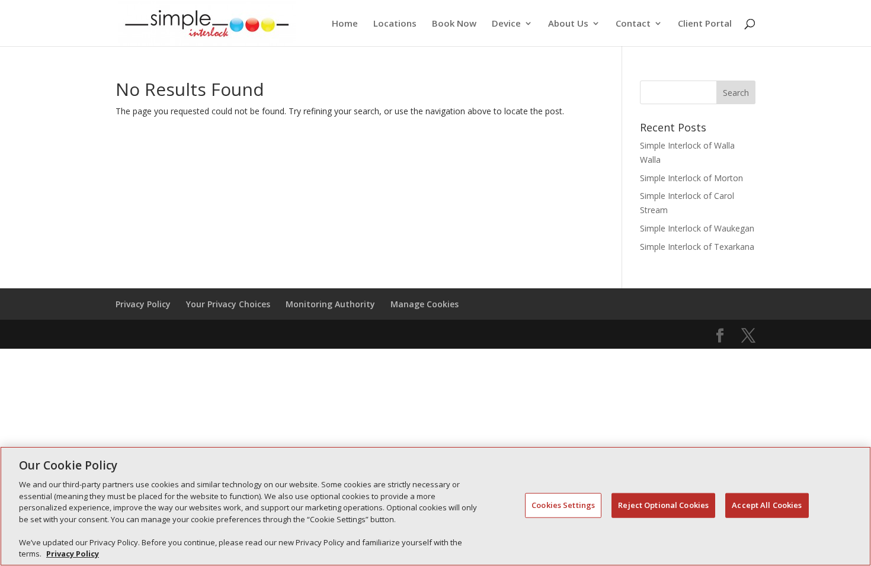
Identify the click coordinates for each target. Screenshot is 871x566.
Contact (633, 24)
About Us (568, 24)
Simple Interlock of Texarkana (697, 246)
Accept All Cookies (767, 505)
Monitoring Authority (330, 304)
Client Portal (705, 24)
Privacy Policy (143, 304)
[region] (435, 506)
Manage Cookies (424, 304)
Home (345, 24)
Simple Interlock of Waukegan (697, 228)
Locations (395, 24)
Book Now (454, 24)
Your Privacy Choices (228, 304)
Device (506, 24)
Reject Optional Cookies (663, 505)
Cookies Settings (563, 505)
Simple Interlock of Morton (691, 178)
